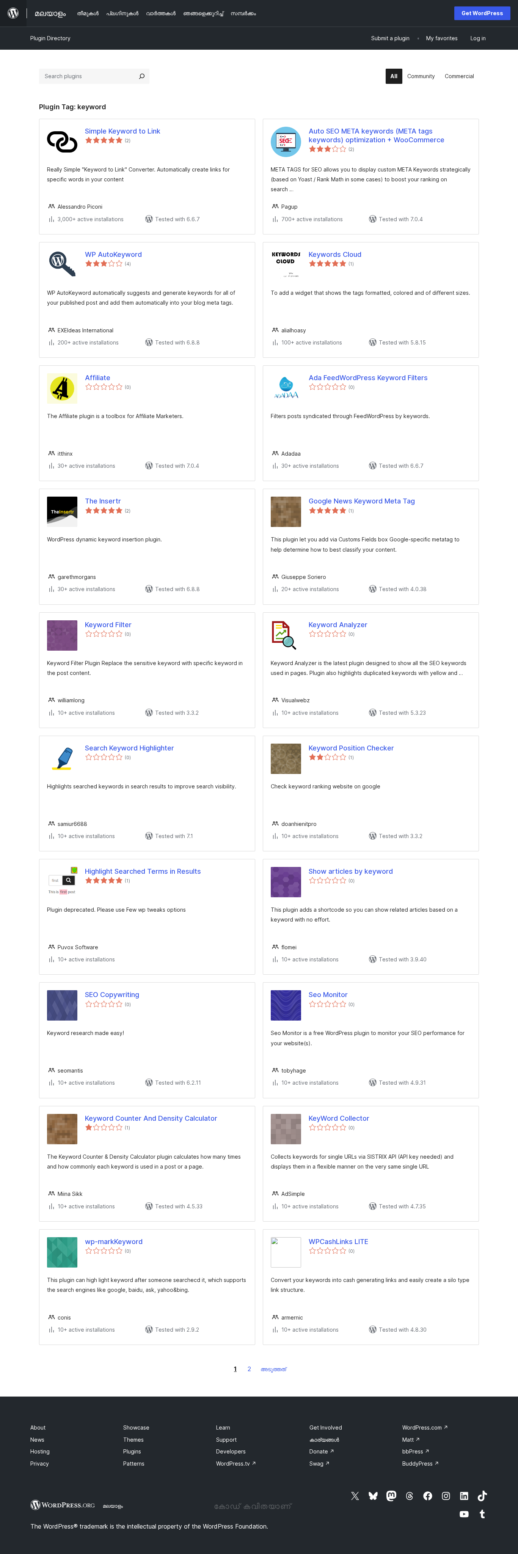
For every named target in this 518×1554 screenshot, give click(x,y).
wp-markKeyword (114, 1242)
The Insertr (103, 501)
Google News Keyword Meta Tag (362, 501)
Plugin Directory (50, 38)
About (38, 1427)
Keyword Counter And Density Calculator (151, 1118)
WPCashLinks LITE (338, 1242)
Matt (411, 1439)
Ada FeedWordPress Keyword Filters (368, 378)
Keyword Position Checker (351, 748)
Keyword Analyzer (338, 625)
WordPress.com (425, 1427)
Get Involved (325, 1427)
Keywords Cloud (335, 254)
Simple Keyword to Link (122, 131)
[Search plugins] (141, 76)
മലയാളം (113, 1506)
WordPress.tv (236, 1463)
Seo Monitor (328, 995)
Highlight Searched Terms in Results (143, 871)
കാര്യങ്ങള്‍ (324, 1439)
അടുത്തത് (273, 1369)
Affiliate (97, 378)
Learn (223, 1427)
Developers (231, 1451)
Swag (319, 1463)
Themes (133, 1439)
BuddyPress (420, 1463)
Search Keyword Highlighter (129, 748)
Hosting (40, 1451)
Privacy (39, 1463)
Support (226, 1439)
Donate (321, 1451)
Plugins (132, 1451)
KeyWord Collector (339, 1118)
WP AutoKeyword (113, 254)
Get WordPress (482, 13)
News (37, 1439)
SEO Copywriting (112, 995)
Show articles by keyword (351, 871)
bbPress (416, 1451)
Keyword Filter (108, 625)
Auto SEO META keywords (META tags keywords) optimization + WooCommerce (376, 135)
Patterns (133, 1463)
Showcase (136, 1427)
